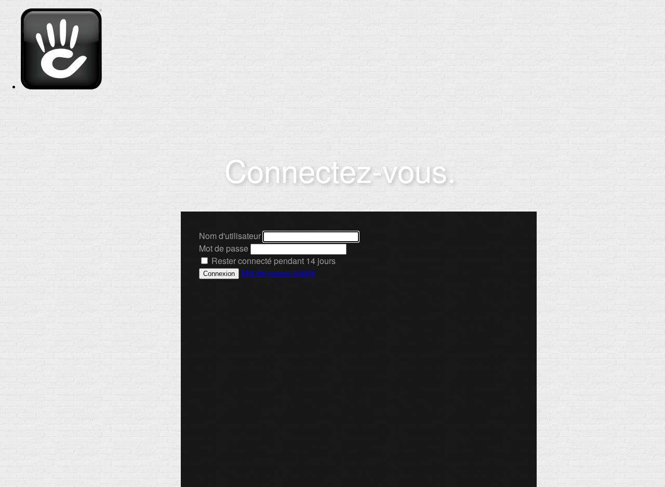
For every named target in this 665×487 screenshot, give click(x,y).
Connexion (219, 274)
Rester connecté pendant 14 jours (272, 261)
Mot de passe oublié (278, 273)
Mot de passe (223, 248)
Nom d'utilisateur (230, 236)
